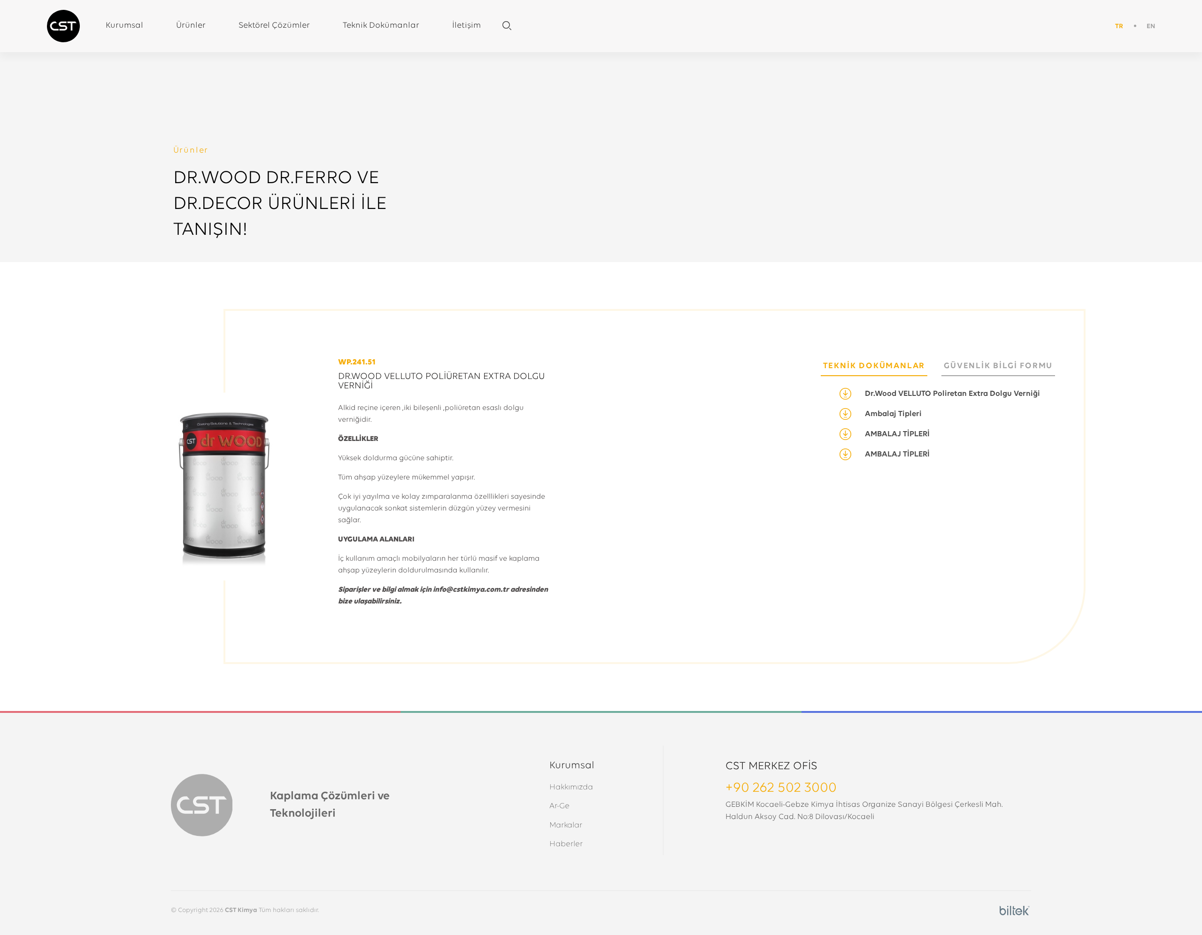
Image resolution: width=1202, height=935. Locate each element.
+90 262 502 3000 (781, 788)
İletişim (466, 26)
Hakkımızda (571, 787)
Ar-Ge (559, 806)
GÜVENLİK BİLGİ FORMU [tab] (998, 366)
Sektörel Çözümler (274, 26)
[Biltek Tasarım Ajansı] (1014, 910)
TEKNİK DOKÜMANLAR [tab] (874, 366)
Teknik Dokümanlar (381, 26)
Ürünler (191, 26)
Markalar (565, 825)
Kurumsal (124, 26)
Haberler (566, 844)
